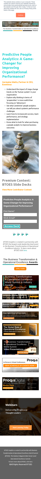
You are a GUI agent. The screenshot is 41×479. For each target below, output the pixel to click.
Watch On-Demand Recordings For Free (20, 437)
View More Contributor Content (17, 190)
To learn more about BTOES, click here (20, 461)
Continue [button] (20, 15)
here (25, 250)
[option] (20, 422)
